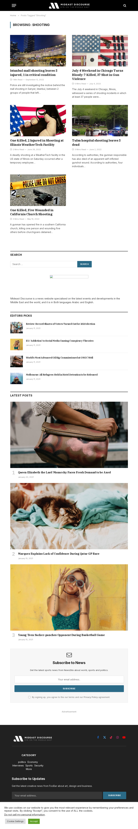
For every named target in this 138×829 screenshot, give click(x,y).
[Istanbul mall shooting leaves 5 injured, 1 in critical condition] (38, 50)
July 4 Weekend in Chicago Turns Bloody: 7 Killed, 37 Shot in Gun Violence (97, 75)
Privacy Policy (91, 697)
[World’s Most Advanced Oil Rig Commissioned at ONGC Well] (16, 361)
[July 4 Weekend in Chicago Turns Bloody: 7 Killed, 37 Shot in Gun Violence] (100, 50)
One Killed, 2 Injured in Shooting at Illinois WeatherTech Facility (37, 142)
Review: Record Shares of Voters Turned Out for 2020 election (60, 323)
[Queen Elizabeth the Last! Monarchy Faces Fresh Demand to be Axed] (69, 435)
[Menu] (14, 5)
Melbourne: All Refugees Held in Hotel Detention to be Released (61, 374)
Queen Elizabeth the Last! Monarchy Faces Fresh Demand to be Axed (64, 472)
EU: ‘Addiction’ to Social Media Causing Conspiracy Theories (59, 340)
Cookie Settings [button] (15, 821)
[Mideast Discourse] (69, 5)
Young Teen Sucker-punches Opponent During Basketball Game (61, 635)
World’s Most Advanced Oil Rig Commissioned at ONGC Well (59, 357)
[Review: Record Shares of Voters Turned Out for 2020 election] (16, 327)
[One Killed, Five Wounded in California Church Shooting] (38, 190)
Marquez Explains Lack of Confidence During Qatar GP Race (58, 553)
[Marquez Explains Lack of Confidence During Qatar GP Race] (69, 516)
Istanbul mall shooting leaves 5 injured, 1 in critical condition (33, 73)
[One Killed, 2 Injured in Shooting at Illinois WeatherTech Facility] (38, 120)
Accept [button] (34, 821)
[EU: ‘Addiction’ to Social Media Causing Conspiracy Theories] (16, 344)
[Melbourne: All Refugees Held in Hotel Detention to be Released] (16, 378)
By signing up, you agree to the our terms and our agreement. (70, 697)
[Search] (124, 5)
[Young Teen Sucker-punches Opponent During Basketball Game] (69, 597)
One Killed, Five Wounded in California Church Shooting (32, 212)
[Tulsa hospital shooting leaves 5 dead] (100, 120)
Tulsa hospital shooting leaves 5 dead (96, 142)
